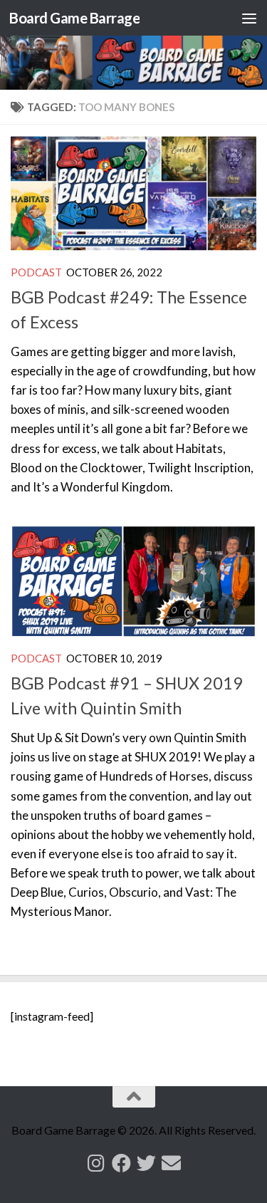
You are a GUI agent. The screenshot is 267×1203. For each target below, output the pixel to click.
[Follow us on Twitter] (146, 1162)
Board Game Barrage (74, 17)
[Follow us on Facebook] (121, 1162)
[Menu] (249, 18)
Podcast (36, 272)
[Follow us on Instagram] (96, 1162)
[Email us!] (171, 1162)
